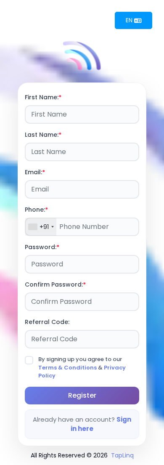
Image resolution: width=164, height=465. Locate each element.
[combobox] (40, 227)
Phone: (35, 209)
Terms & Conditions (67, 368)
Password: (40, 247)
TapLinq (122, 455)
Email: (33, 172)
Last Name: (41, 134)
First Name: (41, 97)
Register (82, 395)
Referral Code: (47, 322)
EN (130, 20)
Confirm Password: (54, 284)
